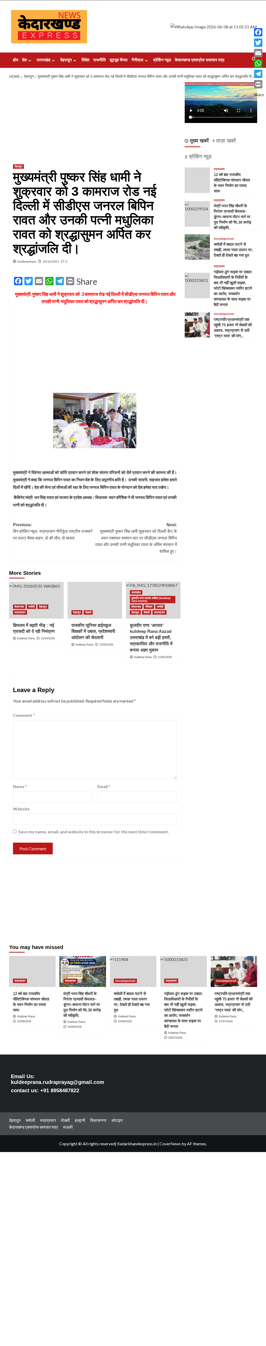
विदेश (85, 60)
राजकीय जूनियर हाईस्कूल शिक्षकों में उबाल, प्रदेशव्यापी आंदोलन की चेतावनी (93, 631)
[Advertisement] (95, 120)
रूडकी (68, 1126)
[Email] (259, 53)
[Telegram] (259, 74)
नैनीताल (137, 60)
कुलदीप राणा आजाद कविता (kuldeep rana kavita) (151, 599)
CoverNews (170, 1143)
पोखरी (88, 612)
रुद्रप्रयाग (20, 612)
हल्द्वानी (80, 1120)
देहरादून (66, 60)
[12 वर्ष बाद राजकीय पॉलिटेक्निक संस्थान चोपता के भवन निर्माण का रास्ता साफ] (32, 971)
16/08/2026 (75, 1026)
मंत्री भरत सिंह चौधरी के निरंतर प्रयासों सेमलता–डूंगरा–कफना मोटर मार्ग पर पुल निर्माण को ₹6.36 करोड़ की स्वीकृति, (232, 217)
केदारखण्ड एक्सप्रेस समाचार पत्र (199, 60)
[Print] (259, 84)
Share (86, 281)
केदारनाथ (19, 606)
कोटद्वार (117, 1120)
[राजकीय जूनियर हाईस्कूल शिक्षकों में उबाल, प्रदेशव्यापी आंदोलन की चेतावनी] (95, 600)
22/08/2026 (24, 1021)
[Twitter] (259, 42)
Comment (24, 715)
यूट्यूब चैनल (119, 60)
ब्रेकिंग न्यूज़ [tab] (199, 156)
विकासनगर (98, 1120)
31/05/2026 (48, 638)
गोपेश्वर (148, 606)
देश (24, 60)
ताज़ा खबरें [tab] (225, 141)
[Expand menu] (30, 60)
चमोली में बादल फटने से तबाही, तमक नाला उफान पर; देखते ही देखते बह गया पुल (233, 249)
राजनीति (99, 60)
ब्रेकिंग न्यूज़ (162, 60)
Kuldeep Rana (26, 261)
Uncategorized (224, 238)
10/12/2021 (51, 261)
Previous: (52, 531)
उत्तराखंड (43, 60)
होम (15, 60)
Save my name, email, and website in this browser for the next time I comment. (93, 831)
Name (20, 786)
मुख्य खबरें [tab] (198, 141)
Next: (136, 538)
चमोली (31, 606)
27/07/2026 (226, 1021)
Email (103, 786)
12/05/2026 (106, 644)
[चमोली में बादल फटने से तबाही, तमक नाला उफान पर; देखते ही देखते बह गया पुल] (197, 246)
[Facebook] (259, 32)
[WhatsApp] (259, 63)
